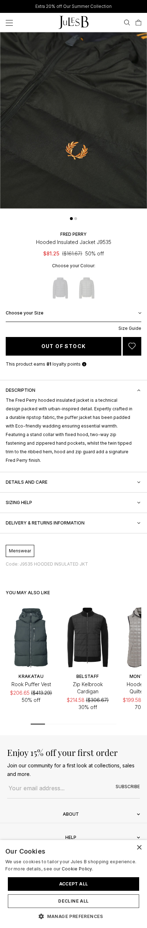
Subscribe (128, 786)
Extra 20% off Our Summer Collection (73, 6)
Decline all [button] (73, 901)
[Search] (127, 22)
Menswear (20, 550)
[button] (71, 218)
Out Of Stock (63, 346)
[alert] (73, 884)
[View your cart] (138, 22)
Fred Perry (73, 234)
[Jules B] (73, 22)
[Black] (60, 288)
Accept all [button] (73, 884)
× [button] (139, 847)
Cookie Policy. (77, 868)
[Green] (86, 288)
